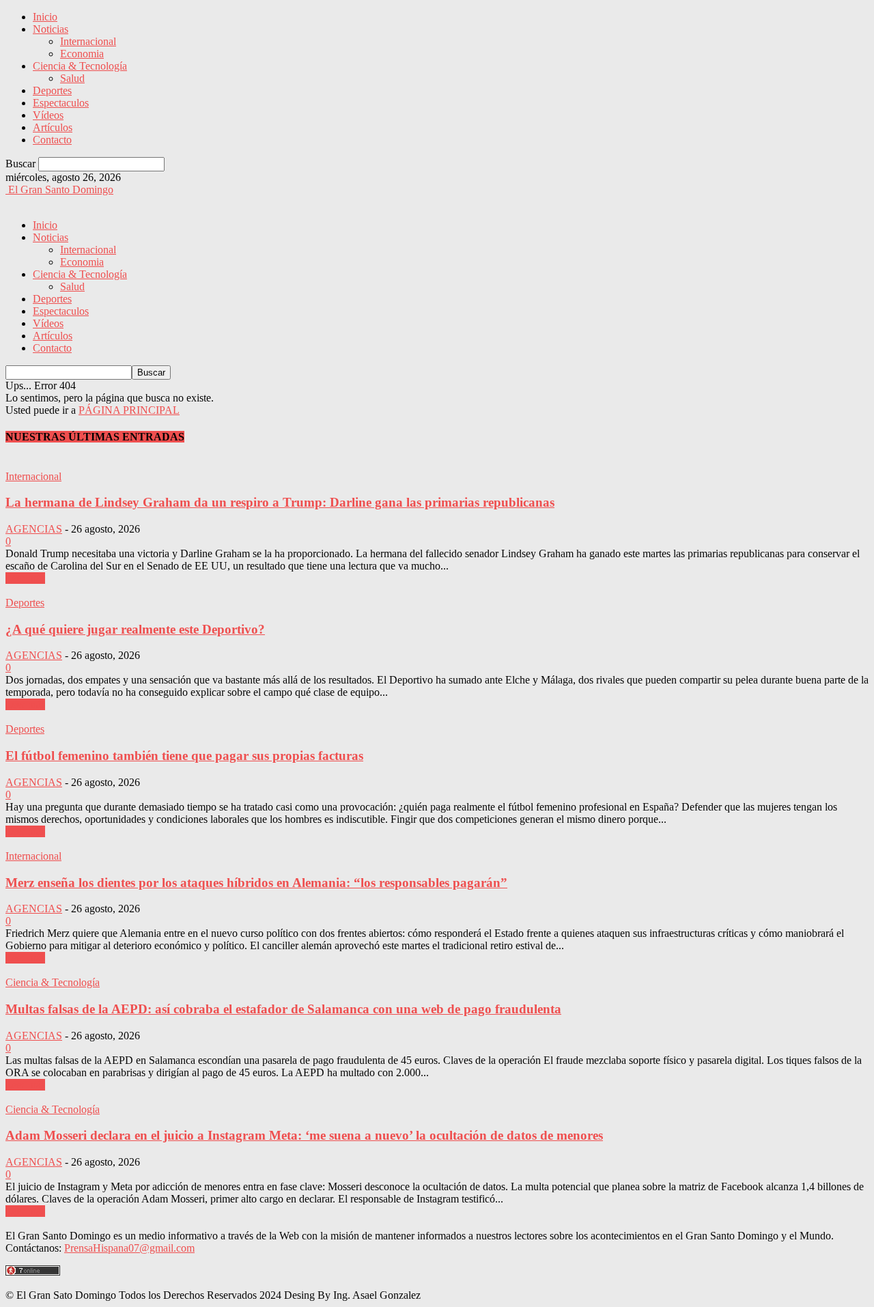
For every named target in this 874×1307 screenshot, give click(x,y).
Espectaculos (61, 103)
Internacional (88, 41)
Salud (72, 78)
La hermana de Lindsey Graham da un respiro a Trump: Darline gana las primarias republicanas (279, 502)
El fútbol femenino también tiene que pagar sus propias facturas (184, 755)
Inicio (45, 17)
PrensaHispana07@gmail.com (129, 1248)
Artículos (52, 127)
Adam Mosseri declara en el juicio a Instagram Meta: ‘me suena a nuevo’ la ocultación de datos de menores (304, 1135)
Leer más (25, 578)
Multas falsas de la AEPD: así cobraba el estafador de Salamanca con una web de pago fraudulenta (283, 1009)
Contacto (52, 139)
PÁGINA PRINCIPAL (129, 410)
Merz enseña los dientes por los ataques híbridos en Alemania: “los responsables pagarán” (256, 882)
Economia (82, 53)
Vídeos (48, 115)
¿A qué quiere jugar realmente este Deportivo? (135, 629)
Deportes (52, 90)
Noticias (50, 29)
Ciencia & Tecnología (80, 66)
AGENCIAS (33, 529)
